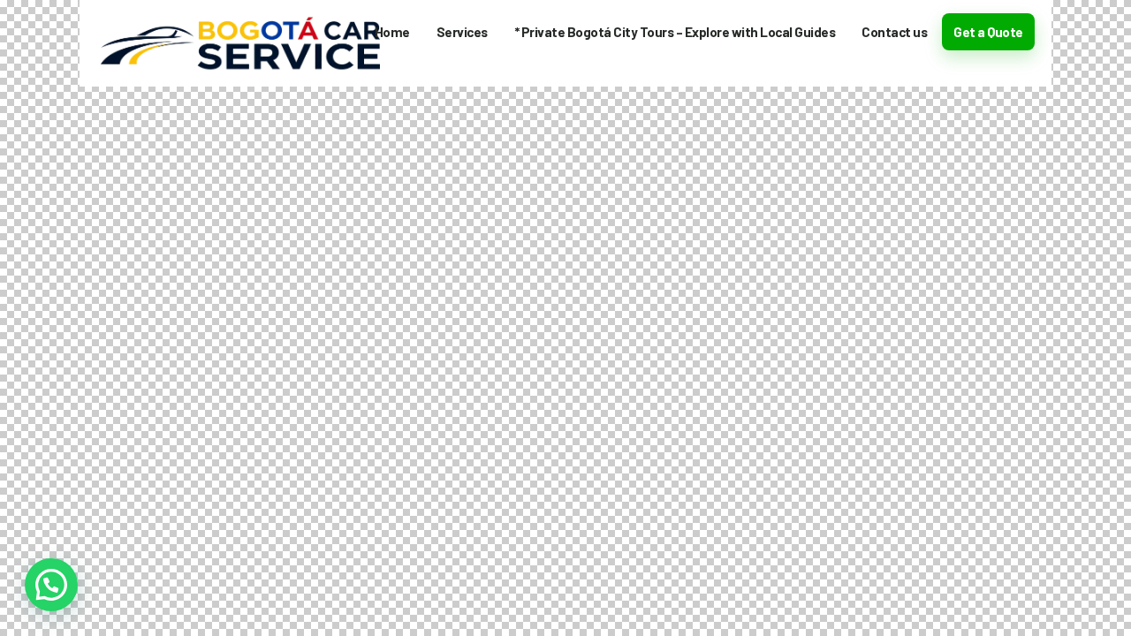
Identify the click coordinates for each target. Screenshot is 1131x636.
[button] (51, 584)
